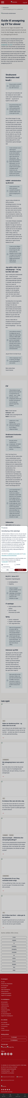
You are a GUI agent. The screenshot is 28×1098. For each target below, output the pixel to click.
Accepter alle (20, 569)
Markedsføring (6, 566)
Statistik (18, 564)
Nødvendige (6, 564)
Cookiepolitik (5, 561)
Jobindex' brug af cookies (14, 553)
